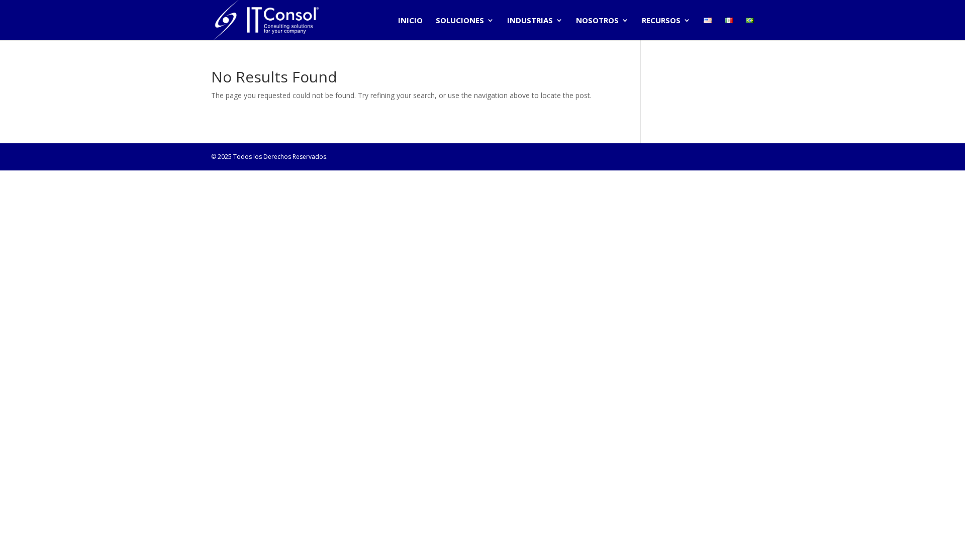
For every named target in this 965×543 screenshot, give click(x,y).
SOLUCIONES (460, 21)
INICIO (410, 21)
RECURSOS (661, 21)
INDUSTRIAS (530, 21)
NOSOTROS (597, 21)
